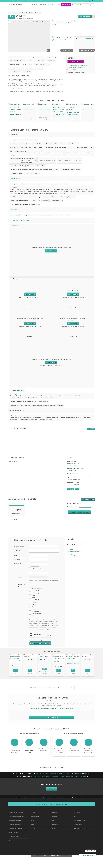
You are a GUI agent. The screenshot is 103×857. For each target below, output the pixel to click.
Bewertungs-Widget (14, 836)
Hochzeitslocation (36, 590)
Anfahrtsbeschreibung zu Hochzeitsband (78, 65)
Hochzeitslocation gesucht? (17, 1)
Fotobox (34, 615)
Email (15, 555)
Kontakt (77, 489)
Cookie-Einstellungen (51, 250)
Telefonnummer (18, 573)
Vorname (16, 559)
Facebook (54, 812)
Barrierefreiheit (91, 851)
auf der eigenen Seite (74, 750)
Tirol (74, 773)
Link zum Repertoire (18, 197)
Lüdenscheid (73, 465)
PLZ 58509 (76, 463)
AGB (75, 816)
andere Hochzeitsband (37, 588)
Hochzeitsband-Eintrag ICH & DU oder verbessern (59, 751)
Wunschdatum (18, 567)
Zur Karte (70, 549)
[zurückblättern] (11, 36)
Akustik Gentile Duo (87, 109)
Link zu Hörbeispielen (18, 390)
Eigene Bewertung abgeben (88, 499)
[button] (29, 36)
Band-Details (15, 178)
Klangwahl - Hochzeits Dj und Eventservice (73, 113)
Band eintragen (42, 4)
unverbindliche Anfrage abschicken (40, 643)
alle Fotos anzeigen (67, 50)
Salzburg (41, 773)
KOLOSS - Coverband (44, 109)
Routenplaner (91, 428)
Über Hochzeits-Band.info (15, 820)
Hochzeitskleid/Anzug (37, 599)
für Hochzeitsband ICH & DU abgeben (14, 750)
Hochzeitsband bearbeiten (80, 828)
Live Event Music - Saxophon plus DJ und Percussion (58, 115)
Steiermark (69, 773)
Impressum (77, 812)
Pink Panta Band (30, 109)
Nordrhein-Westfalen (79, 468)
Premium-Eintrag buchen (16, 828)
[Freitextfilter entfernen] (90, 5)
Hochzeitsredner (36, 611)
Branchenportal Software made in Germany (41, 855)
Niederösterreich (57, 773)
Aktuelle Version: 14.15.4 (65, 855)
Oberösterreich (48, 773)
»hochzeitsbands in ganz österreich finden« (51, 804)
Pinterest (54, 816)
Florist (33, 597)
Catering (34, 595)
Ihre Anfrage (17, 550)
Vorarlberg (86, 773)
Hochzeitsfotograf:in (36, 593)
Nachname (17, 563)
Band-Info (14, 134)
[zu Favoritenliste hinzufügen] (9, 22)
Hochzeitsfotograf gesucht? (33, 1)
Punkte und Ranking (13, 832)
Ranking (32, 820)
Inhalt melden (70, 688)
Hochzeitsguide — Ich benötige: (19, 585)
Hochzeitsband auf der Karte (76, 67)
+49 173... (74, 69)
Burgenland (79, 773)
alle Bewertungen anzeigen (87, 50)
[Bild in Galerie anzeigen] (62, 28)
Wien (37, 773)
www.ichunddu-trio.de (80, 72)
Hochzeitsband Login (85, 1)
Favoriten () (88, 855)
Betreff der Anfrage (19, 546)
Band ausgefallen (66, 4)
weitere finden (29, 750)
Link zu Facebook (17, 173)
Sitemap (32, 824)
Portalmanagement (78, 824)
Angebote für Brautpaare (17, 410)
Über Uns (57, 4)
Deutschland (73, 470)
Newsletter (54, 828)
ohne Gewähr (58, 688)
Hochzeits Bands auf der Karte (16, 812)
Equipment (14, 209)
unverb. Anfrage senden (84, 16)
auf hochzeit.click (52, 789)
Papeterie (34, 604)
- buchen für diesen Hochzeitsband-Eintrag (88, 750)
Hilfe (92, 0)
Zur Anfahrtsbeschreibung (74, 551)
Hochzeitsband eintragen (15, 824)
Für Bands (50, 4)
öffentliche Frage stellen (52, 717)
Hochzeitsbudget (18, 577)
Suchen (93, 4)
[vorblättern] (46, 36)
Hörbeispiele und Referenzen (21, 220)
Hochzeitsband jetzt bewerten (80, 512)
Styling (33, 606)
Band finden (34, 4)
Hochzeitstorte (35, 602)
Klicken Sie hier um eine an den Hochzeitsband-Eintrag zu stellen (52, 708)
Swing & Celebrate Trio (15, 114)
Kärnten (64, 773)
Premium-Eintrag (92, 102)
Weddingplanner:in (36, 613)
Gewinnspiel (55, 824)
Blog (53, 820)
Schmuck (34, 609)
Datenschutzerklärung (36, 640)
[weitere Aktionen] (93, 16)
